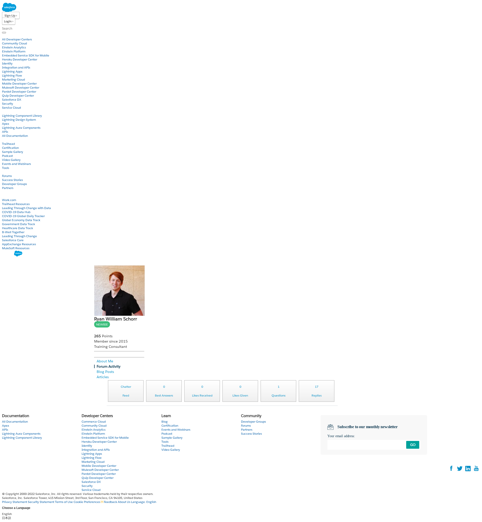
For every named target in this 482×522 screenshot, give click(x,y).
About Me (105, 361)
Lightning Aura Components (21, 127)
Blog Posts (105, 371)
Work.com (9, 200)
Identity (7, 63)
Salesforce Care (13, 240)
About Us (124, 502)
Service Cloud (11, 107)
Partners (7, 188)
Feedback (110, 502)
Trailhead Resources (16, 204)
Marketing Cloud (13, 79)
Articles (103, 377)
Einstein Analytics (14, 47)
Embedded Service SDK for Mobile (25, 55)
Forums (7, 176)
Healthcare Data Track (17, 228)
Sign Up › (11, 15)
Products (9, 35)
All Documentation (15, 136)
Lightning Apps (12, 71)
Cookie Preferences (87, 502)
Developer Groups (14, 184)
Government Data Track (18, 224)
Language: (143, 502)
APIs (5, 131)
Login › (8, 21)
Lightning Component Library (22, 115)
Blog (5, 192)
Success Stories (12, 180)
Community (11, 172)
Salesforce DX (11, 99)
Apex (5, 123)
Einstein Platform (13, 51)
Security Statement (41, 502)
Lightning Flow (12, 75)
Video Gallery (11, 160)
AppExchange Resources (19, 244)
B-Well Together (13, 232)
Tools (5, 168)
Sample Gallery (12, 152)
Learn (6, 140)
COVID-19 (9, 196)
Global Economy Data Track (21, 220)
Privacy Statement (15, 502)
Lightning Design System (19, 119)
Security (7, 103)
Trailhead (8, 144)
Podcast (7, 156)
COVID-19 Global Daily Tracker (23, 216)
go (412, 444)
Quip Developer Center (18, 95)
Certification (10, 148)
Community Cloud (14, 43)
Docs (5, 111)
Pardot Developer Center (19, 91)
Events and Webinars (16, 164)
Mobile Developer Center (19, 83)
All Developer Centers (17, 39)
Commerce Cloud (94, 421)
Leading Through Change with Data (26, 208)
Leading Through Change (19, 236)
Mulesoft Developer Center (20, 87)
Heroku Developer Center (19, 59)
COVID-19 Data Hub (16, 212)
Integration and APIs (16, 67)
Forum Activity (108, 366)
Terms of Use (64, 502)
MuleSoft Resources (15, 248)
